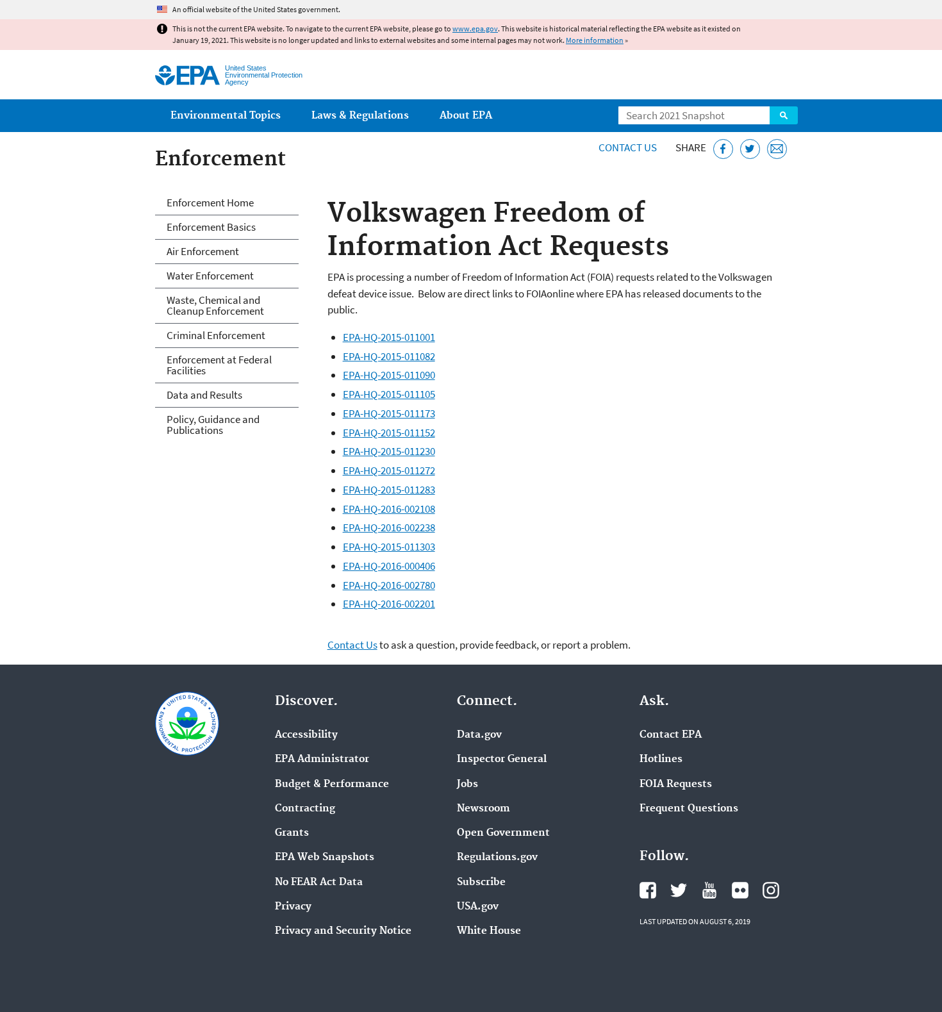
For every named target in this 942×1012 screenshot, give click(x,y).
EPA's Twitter (678, 890)
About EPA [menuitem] (466, 116)
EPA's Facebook (648, 890)
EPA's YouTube (709, 890)
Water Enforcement (210, 276)
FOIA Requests (676, 784)
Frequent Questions (689, 809)
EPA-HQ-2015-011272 (389, 470)
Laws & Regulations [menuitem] (360, 116)
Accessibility (306, 735)
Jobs (467, 784)
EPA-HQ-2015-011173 (389, 413)
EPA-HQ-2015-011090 (389, 375)
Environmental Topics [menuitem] (225, 116)
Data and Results (204, 395)
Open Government (503, 833)
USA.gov (478, 907)
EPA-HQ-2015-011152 (389, 433)
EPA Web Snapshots (324, 857)
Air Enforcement (203, 251)
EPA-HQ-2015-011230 (389, 451)
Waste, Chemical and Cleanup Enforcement (215, 305)
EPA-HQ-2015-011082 (389, 356)
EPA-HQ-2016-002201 (389, 604)
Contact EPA (671, 735)
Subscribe (481, 882)
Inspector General (502, 759)
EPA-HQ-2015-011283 (389, 490)
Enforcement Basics (211, 227)
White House (489, 931)
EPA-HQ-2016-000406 (389, 566)
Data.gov (479, 735)
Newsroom (483, 809)
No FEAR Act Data (319, 882)
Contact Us (628, 147)
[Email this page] (777, 149)
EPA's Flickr (740, 890)
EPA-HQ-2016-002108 (389, 509)
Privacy (293, 907)
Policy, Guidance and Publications (213, 424)
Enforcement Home (210, 202)
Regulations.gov (497, 857)
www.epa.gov (475, 28)
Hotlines (661, 759)
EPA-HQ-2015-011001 (389, 337)
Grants (292, 833)
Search (784, 115)
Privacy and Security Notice (343, 931)
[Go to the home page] (187, 75)
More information (595, 40)
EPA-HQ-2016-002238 (389, 527)
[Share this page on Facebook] (723, 149)
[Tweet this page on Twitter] (750, 149)
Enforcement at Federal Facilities (219, 365)
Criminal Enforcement (216, 335)
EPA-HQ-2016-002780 (389, 585)
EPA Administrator (322, 759)
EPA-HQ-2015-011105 (389, 394)
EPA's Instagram (771, 890)
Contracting (305, 809)
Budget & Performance (332, 784)
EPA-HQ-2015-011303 (389, 547)
